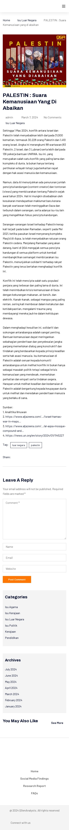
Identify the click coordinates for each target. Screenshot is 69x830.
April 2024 (11, 687)
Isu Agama (11, 607)
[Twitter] (22, 457)
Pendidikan (12, 637)
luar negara (18, 445)
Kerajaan (10, 631)
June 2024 (11, 675)
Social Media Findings (34, 778)
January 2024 (13, 706)
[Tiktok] (59, 823)
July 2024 (11, 669)
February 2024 (13, 700)
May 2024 (11, 681)
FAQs (34, 793)
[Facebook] (14, 457)
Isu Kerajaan (12, 613)
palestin (35, 445)
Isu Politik (11, 625)
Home (6, 20)
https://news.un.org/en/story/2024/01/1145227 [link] (35, 435)
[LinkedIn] (29, 457)
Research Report (34, 785)
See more (57, 722)
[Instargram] (44, 823)
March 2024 (12, 694)
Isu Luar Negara (26, 20)
